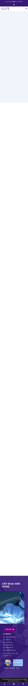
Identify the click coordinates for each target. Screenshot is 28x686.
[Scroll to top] (26, 680)
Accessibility (12, 668)
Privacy (17, 668)
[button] (14, 4)
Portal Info (6, 668)
